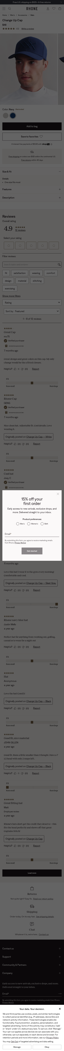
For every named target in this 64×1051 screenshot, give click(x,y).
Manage (17, 1047)
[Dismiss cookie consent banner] (60, 1009)
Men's (22, 524)
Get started (32, 551)
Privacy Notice (20, 543)
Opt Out (14, 1041)
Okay (47, 1047)
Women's (34, 524)
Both (46, 524)
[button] (57, 493)
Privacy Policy (52, 1037)
